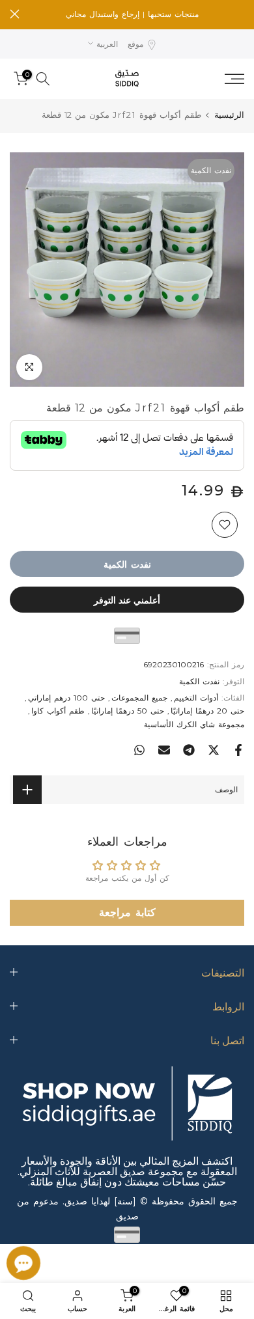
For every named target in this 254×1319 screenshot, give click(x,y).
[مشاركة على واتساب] (139, 750)
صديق (127, 1216)
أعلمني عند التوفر (127, 599)
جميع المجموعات (139, 697)
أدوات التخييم (196, 697)
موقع (135, 44)
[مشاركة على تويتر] (213, 750)
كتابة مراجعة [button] (127, 912)
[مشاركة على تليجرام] (189, 750)
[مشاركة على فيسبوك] (238, 750)
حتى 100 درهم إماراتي (66, 697)
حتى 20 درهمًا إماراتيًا (207, 710)
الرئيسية (229, 115)
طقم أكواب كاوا (58, 710)
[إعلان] (132, 14)
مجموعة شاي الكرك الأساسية (194, 724)
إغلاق (15, 14)
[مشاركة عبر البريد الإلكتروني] (164, 750)
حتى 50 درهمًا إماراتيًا (127, 710)
